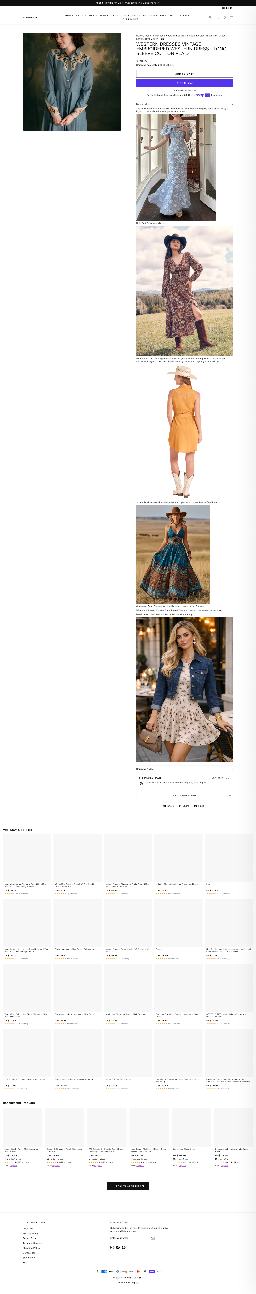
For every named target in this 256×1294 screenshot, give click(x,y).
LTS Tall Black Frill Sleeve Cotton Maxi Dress (24, 1079)
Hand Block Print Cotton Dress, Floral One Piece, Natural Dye (177, 1080)
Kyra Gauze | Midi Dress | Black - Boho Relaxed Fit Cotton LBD (148, 1150)
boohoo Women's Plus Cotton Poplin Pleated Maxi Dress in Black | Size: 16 (127, 885)
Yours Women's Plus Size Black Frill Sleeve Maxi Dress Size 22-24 (25, 1015)
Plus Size (150, 15)
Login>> (13, 1165)
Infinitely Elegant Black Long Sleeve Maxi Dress (177, 884)
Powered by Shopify (128, 1282)
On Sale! (184, 15)
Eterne (209, 884)
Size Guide (29, 1257)
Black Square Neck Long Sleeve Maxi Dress (74, 1014)
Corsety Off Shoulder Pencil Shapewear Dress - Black (64, 1150)
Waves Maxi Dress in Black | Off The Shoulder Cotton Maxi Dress (75, 885)
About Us (28, 1228)
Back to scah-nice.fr (130, 1186)
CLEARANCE (131, 19)
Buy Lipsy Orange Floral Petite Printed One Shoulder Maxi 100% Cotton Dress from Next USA (228, 1080)
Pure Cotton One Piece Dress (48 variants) (74, 1079)
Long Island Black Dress (184, 1149)
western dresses (154, 35)
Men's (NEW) (109, 15)
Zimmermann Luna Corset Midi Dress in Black (232, 1150)
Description (142, 104)
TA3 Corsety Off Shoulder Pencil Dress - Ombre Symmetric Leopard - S (107, 1150)
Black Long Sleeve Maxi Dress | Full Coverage (75, 949)
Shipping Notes (144, 769)
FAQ (25, 1262)
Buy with (184, 82)
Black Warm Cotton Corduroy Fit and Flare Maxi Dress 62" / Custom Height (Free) (25, 885)
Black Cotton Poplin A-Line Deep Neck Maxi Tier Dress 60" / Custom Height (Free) (26, 950)
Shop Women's (86, 15)
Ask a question (184, 795)
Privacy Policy (30, 1233)
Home (69, 15)
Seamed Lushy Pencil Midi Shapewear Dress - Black (21, 1150)
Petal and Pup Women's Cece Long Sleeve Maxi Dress (177, 1015)
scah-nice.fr (30, 17)
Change (223, 778)
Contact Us (29, 1252)
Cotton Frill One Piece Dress (118, 1079)
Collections (130, 15)
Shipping (141, 65)
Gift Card (167, 15)
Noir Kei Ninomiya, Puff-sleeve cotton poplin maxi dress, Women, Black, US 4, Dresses (228, 950)
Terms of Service (32, 1243)
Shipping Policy (31, 1248)
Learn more (217, 95)
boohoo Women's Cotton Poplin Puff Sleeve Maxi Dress (127, 950)
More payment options (185, 90)
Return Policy (30, 1238)
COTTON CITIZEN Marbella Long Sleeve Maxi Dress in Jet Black (226, 1015)
